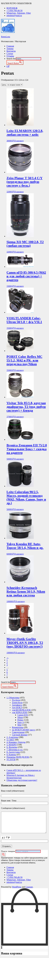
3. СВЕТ (10, 740)
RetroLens (5, 37)
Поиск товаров (8, 851)
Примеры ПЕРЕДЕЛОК (18, 757)
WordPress (16, 887)
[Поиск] (3, 855)
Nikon (20, 717)
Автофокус (17, 705)
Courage (29, 887)
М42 (19, 725)
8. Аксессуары (13, 752)
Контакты (11, 51)
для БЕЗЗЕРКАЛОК (21, 710)
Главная (10, 46)
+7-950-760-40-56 (14, 10)
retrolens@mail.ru (14, 15)
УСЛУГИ (11, 759)
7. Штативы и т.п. (15, 749)
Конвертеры (17, 727)
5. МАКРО (12, 744)
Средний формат (20, 735)
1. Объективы (13, 697)
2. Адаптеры (12, 737)
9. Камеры (11, 754)
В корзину (19, 141)
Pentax (20, 720)
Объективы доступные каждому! (22, 780)
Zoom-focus (17, 702)
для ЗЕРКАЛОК (19, 712)
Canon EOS (22, 715)
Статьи (10, 53)
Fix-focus (16, 700)
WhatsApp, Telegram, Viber (19, 13)
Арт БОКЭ (17, 707)
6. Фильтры (12, 747)
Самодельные (18, 732)
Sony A (20, 722)
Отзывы (10, 56)
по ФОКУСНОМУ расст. (23, 730)
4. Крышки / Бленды (16, 742)
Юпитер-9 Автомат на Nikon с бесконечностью (21, 776)
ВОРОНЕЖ (12, 8)
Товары (10, 48)
